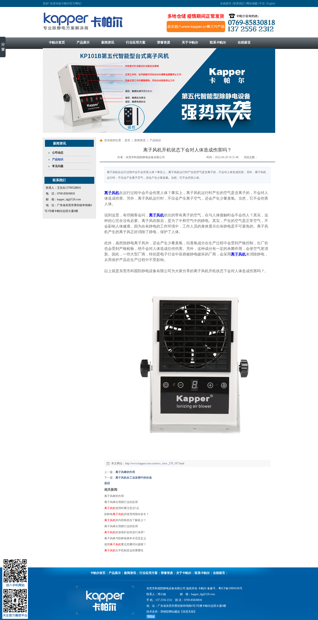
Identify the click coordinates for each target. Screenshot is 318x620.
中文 (262, 3)
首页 (127, 140)
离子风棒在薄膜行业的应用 (121, 502)
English (271, 3)
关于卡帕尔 (183, 573)
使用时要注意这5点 (121, 508)
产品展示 (115, 573)
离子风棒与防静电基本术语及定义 (125, 538)
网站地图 (251, 3)
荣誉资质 (167, 573)
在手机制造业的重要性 (123, 550)
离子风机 (111, 193)
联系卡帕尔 (202, 573)
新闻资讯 (140, 140)
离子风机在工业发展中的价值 (133, 477)
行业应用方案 (148, 573)
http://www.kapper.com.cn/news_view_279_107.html (154, 463)
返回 (107, 483)
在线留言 (225, 3)
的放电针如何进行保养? (124, 532)
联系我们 (238, 3)
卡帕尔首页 (97, 573)
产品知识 (155, 140)
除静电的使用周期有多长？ (126, 514)
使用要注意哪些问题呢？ (125, 544)
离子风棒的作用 (125, 472)
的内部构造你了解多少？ (125, 520)
